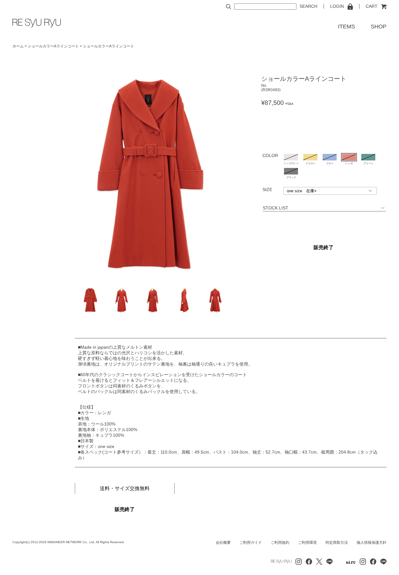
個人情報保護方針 (372, 542)
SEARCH (308, 6)
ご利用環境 (307, 542)
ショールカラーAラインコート (53, 46)
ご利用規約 (280, 542)
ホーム (18, 46)
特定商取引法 (336, 542)
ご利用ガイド (250, 542)
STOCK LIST (321, 207)
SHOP (379, 26)
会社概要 (223, 542)
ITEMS (346, 26)
